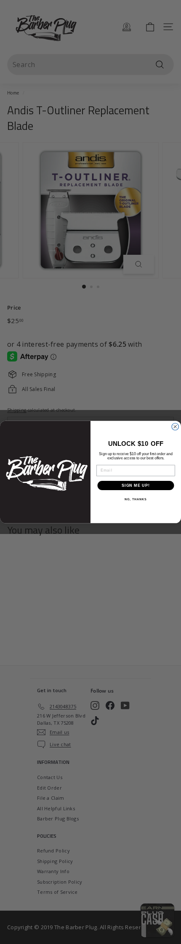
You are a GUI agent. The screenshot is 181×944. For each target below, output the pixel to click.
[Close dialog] (175, 426)
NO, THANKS (135, 499)
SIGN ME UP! (136, 485)
